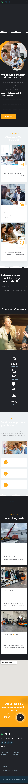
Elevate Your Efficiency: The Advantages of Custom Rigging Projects (13, 551)
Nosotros (3, 750)
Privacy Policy (16, 752)
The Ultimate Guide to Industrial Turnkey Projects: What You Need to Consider (13, 639)
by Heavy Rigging (9, 545)
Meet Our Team (4, 752)
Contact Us (3, 759)
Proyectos (3, 754)
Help (14, 756)
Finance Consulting (10, 248)
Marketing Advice (10, 208)
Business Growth (10, 169)
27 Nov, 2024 (17, 590)
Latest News (4, 756)
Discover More (8, 116)
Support (14, 750)
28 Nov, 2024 (17, 545)
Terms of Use (16, 754)
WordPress (3, 783)
